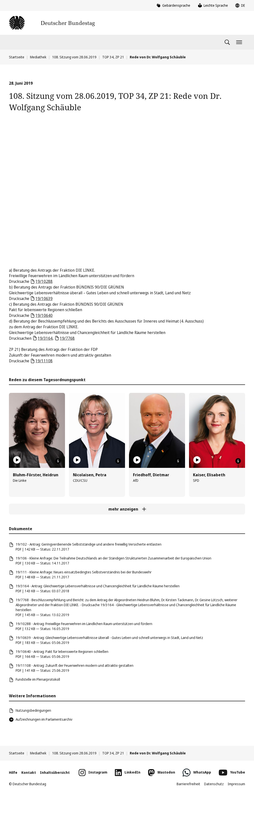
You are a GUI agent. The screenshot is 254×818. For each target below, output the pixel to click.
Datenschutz (214, 783)
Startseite (16, 57)
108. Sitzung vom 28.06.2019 (74, 57)
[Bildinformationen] (58, 461)
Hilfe (13, 772)
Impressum (236, 783)
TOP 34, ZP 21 (113, 57)
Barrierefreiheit (188, 783)
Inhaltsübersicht (55, 772)
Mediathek (38, 57)
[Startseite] (52, 23)
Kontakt (28, 772)
